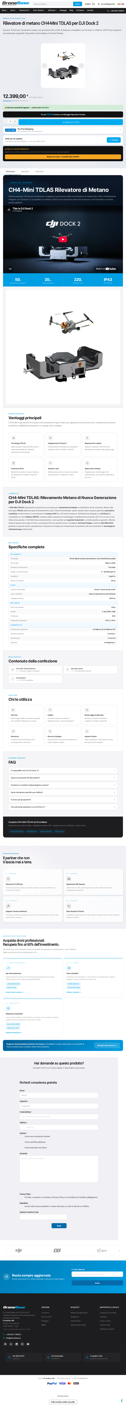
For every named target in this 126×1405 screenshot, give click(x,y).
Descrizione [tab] (10, 171)
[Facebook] (5, 1344)
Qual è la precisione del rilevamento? (25, 778)
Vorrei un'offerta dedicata (35, 1142)
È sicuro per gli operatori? (21, 800)
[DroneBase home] (14, 1307)
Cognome (24, 1101)
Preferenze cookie (107, 1329)
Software (51, 10)
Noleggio (63, 10)
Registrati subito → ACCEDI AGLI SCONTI (63, 157)
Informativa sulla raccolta (63, 1402)
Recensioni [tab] (40, 171)
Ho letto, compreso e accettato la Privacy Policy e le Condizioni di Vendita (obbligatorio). (61, 1197)
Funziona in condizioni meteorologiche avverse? (30, 785)
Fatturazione (7, 101)
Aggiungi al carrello (71, 122)
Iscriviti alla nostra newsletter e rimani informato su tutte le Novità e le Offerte (57, 1206)
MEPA (43, 1325)
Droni (12, 10)
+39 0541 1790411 (13, 1334)
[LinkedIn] (16, 1344)
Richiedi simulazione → (14, 1033)
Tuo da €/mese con (63, 114)
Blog (71, 10)
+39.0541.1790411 (117, 11)
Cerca (77, 4)
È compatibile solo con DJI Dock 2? (25, 770)
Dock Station (38, 10)
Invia (59, 1226)
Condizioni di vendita (108, 1313)
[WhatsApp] (11, 1344)
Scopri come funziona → (15, 992)
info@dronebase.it (13, 1338)
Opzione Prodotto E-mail (29, 1212)
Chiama (115, 140)
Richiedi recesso (63, 1396)
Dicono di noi (46, 1317)
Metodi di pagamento (79, 1313)
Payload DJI (24, 10)
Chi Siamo (80, 10)
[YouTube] (28, 1344)
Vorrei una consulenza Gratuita (37, 1136)
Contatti (90, 10)
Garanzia (103, 1317)
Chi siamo (45, 1313)
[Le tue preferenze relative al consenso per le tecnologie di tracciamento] (121, 1400)
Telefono (23, 1123)
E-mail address (26, 1112)
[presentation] (119, 1251)
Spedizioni (75, 1317)
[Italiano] (119, 4)
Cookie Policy (105, 1325)
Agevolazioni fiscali (78, 1325)
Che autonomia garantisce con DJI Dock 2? (28, 807)
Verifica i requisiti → (74, 992)
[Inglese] (122, 4)
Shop (4, 10)
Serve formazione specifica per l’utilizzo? (27, 792)
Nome (22, 1091)
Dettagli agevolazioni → (107, 1045)
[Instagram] (22, 1344)
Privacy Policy (105, 1321)
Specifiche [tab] (25, 171)
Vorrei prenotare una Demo (36, 1148)
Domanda (23, 1153)
